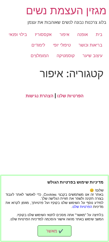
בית (99, 34)
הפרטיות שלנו (70, 95)
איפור (64, 34)
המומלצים (40, 55)
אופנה (82, 34)
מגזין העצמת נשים (66, 10)
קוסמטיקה (66, 55)
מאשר (54, 231)
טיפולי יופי (62, 45)
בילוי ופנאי (18, 34)
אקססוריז (43, 34)
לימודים (38, 45)
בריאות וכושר (90, 45)
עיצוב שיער (92, 55)
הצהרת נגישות (39, 95)
